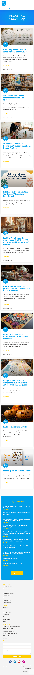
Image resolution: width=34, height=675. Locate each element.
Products (5, 605)
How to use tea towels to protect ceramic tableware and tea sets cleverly (16, 288)
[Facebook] (10, 661)
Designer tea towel (7, 586)
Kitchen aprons (7, 612)
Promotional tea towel (8, 588)
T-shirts (5, 621)
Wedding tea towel (7, 595)
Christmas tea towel (8, 598)
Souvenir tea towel (7, 591)
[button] (30, 3)
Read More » (6, 65)
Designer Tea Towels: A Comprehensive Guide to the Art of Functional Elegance (15, 383)
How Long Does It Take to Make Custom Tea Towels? (14, 50)
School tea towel (7, 600)
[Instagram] (23, 661)
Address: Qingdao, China (9, 635)
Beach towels (6, 610)
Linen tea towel (7, 602)
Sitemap (5, 638)
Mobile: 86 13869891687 (9, 631)
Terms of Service (27, 671)
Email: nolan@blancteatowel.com (11, 626)
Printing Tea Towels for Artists (17, 471)
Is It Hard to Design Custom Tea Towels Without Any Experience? (15, 194)
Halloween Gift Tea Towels (15, 427)
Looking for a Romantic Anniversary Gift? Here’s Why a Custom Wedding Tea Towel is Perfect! (16, 241)
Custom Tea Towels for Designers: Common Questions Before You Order (17, 146)
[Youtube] (19, 661)
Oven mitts (6, 614)
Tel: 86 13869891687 (8, 629)
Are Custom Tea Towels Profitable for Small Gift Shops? (13, 97)
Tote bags (5, 617)
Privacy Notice (27, 668)
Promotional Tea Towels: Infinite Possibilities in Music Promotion (16, 336)
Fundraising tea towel (8, 593)
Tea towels (6, 607)
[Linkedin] (15, 661)
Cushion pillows (7, 619)
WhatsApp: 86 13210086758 (10, 633)
